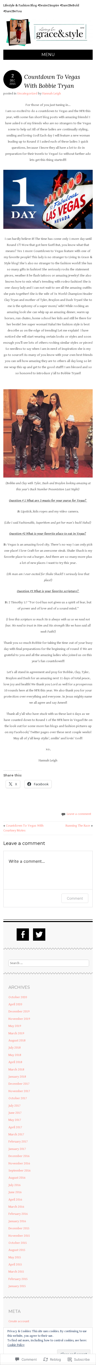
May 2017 (14, 1120)
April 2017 (15, 1127)
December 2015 (18, 1228)
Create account (18, 1321)
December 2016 (18, 1156)
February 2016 (18, 1214)
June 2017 (15, 1113)
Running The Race (79, 826)
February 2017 (18, 1142)
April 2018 (15, 1062)
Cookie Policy (16, 1345)
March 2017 (16, 1134)
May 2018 (14, 1055)
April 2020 (15, 1004)
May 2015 (14, 1257)
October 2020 (17, 997)
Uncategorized (27, 93)
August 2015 (16, 1250)
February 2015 (18, 1279)
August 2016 (16, 1178)
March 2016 (16, 1207)
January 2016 (17, 1221)
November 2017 (19, 1091)
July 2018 (14, 1048)
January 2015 (17, 1286)
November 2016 (19, 1163)
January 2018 (17, 1077)
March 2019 (16, 1033)
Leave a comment (79, 814)
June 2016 (15, 1192)
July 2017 (14, 1106)
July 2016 (14, 1185)
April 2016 (15, 1200)
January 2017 (17, 1149)
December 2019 (18, 1011)
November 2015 (19, 1236)
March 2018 (16, 1069)
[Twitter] (39, 934)
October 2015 (17, 1243)
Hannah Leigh (51, 93)
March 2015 (16, 1272)
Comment (75, 898)
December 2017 (18, 1084)
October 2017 (17, 1098)
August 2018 (16, 1040)
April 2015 (15, 1264)
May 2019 (14, 1026)
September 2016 (19, 1171)
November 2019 (19, 1019)
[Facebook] (23, 934)
